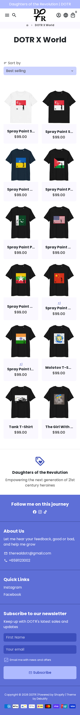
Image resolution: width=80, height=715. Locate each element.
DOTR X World (44, 25)
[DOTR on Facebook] (34, 512)
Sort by (12, 63)
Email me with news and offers (30, 660)
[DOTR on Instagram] (40, 512)
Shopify (59, 694)
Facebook (12, 594)
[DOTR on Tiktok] (45, 512)
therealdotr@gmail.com (27, 553)
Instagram (13, 587)
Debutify (42, 699)
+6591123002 (17, 560)
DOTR (32, 694)
